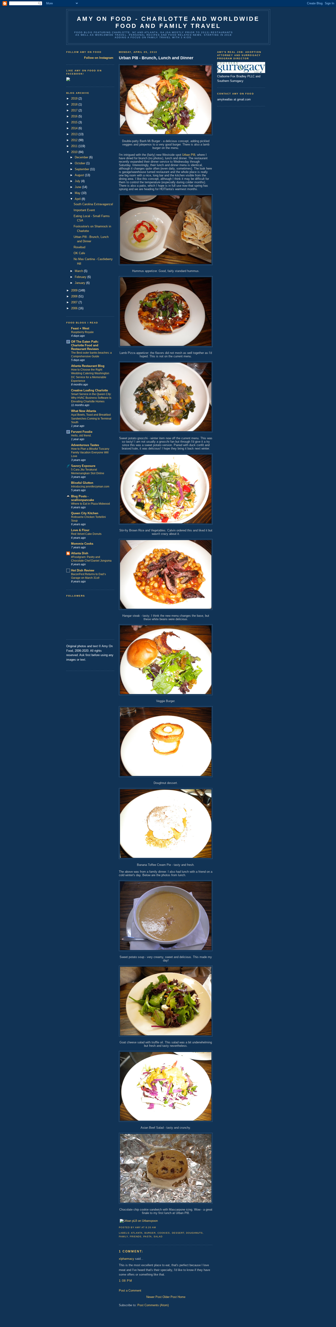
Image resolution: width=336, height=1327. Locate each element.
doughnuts (194, 1233)
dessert (178, 1233)
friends (135, 1236)
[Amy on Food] (68, 80)
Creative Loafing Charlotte (89, 390)
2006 (74, 308)
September (82, 169)
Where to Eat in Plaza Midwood (90, 503)
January (80, 283)
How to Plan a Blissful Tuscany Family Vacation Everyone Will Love (90, 452)
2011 (74, 146)
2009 (74, 290)
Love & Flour (80, 530)
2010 (74, 152)
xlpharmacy (126, 1258)
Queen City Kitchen (84, 513)
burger (150, 1233)
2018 (74, 104)
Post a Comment (130, 1290)
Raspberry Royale (82, 332)
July (78, 181)
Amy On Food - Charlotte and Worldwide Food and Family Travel (168, 22)
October (80, 163)
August (80, 175)
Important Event (84, 210)
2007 (74, 302)
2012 (74, 140)
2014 (74, 128)
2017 (74, 110)
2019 (74, 98)
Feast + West (80, 328)
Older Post (170, 1297)
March (79, 271)
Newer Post (154, 1297)
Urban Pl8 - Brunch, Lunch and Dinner (156, 58)
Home (181, 1297)
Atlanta (137, 1233)
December (82, 157)
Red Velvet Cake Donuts (86, 534)
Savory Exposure (83, 466)
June (78, 187)
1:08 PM (125, 1280)
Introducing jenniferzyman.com (90, 486)
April (78, 199)
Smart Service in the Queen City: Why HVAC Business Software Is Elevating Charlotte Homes (91, 398)
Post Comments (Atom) (153, 1305)
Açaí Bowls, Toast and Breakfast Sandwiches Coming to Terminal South (91, 418)
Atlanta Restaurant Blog (87, 366)
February (81, 277)
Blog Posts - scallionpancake (82, 498)
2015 (74, 122)
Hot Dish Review (82, 570)
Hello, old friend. (81, 435)
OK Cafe (79, 253)
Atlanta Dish (79, 553)
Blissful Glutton (82, 483)
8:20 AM (151, 1227)
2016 (74, 116)
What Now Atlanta (83, 411)
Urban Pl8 (188, 154)
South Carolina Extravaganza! (93, 204)
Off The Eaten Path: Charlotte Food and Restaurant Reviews (85, 345)
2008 (74, 296)
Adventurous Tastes (85, 445)
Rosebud (79, 247)
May (78, 193)
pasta (147, 1236)
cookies (163, 1233)
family (123, 1236)
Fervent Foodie (81, 431)
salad (158, 1236)
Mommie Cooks (82, 543)
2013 (74, 134)
